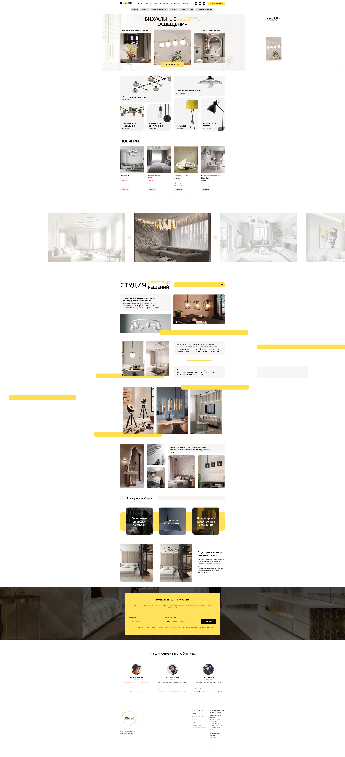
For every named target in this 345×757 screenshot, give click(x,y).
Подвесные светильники (189, 91)
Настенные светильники (159, 9)
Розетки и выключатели (204, 9)
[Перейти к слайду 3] (173, 265)
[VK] (204, 3)
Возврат (185, 3)
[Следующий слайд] (215, 237)
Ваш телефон (171, 617)
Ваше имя (133, 617)
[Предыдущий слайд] (129, 237)
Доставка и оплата (166, 3)
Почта (194, 722)
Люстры (144, 9)
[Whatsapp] (200, 3)
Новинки (148, 3)
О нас (155, 3)
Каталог (140, 3)
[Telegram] (196, 3)
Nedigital (130, 733)
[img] (172, 47)
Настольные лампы (187, 9)
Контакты (177, 3)
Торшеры (174, 9)
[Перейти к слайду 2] (171, 265)
